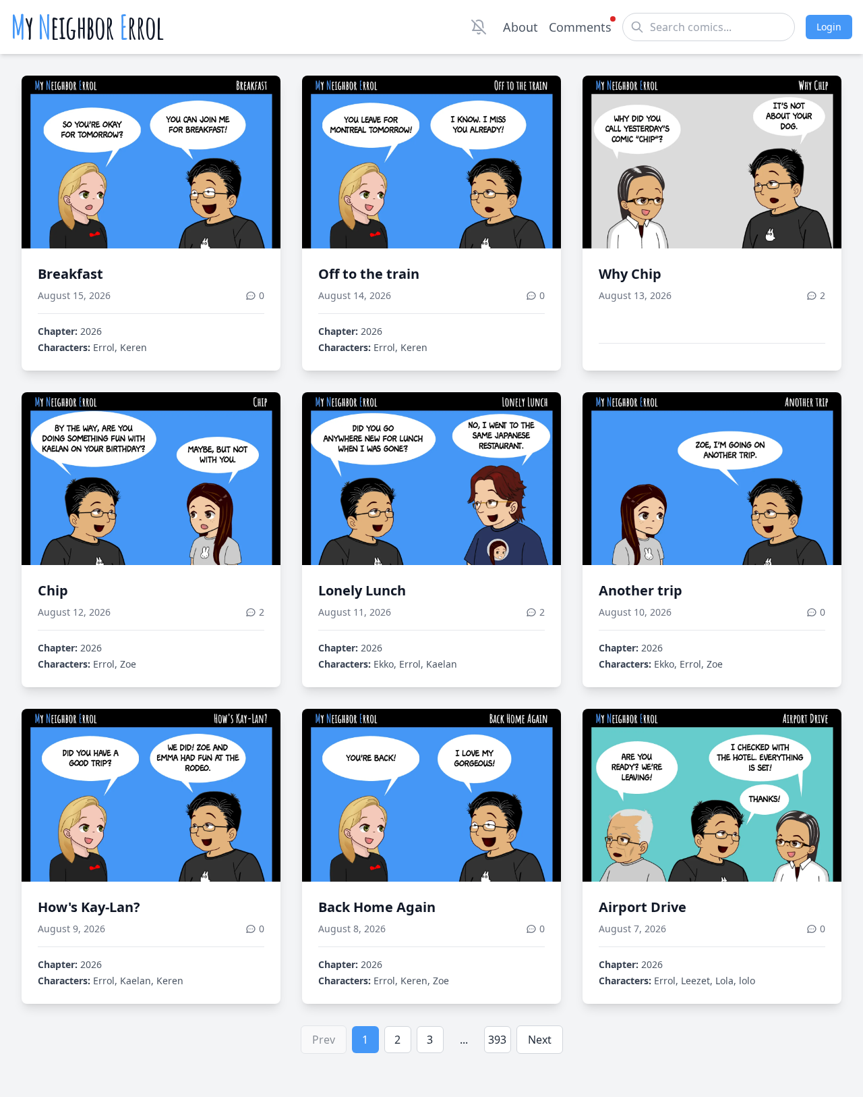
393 (497, 1039)
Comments (580, 27)
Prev (323, 1039)
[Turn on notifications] (478, 27)
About (520, 27)
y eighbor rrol (87, 27)
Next (540, 1039)
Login (828, 26)
